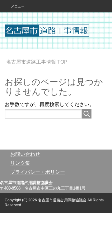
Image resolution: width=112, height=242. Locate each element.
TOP (37, 62)
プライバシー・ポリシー (37, 172)
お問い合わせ (25, 154)
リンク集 (20, 163)
